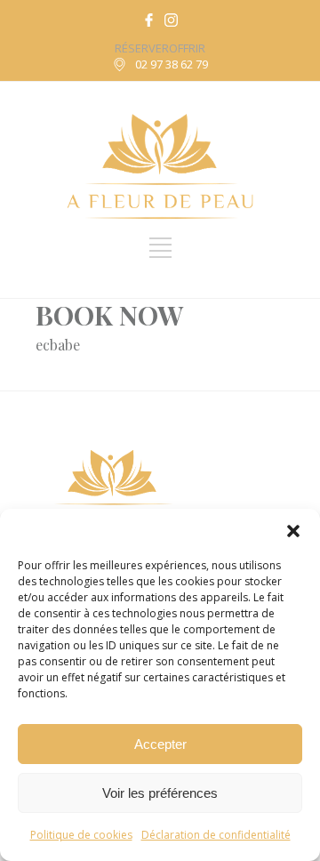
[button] (293, 531)
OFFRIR (187, 48)
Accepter (160, 744)
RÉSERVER (142, 48)
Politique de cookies (81, 834)
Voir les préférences (160, 793)
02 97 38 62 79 (171, 64)
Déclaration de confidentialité (216, 834)
